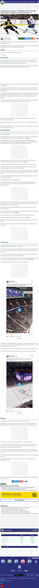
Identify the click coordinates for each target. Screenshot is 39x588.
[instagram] (34, 558)
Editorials (11, 2)
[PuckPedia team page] (38, 39)
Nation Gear (32, 2)
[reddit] (33, 39)
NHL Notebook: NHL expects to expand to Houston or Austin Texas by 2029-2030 (15, 512)
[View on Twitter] (32, 282)
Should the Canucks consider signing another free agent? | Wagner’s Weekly (15, 507)
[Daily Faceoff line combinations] (35, 39)
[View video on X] (19, 310)
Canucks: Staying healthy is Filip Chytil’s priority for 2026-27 (12, 509)
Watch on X (29, 288)
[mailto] (31, 39)
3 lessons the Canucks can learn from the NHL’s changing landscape (13, 510)
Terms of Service (32, 575)
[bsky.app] (29, 39)
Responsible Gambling (37, 575)
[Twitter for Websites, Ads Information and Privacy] (32, 334)
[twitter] (26, 39)
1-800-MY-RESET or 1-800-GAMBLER (17, 578)
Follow (16, 282)
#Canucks (8, 284)
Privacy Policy (28, 575)
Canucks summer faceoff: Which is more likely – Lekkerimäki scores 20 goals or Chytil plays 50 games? (19, 513)
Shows (16, 2)
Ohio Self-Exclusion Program (5, 580)
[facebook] (24, 39)
